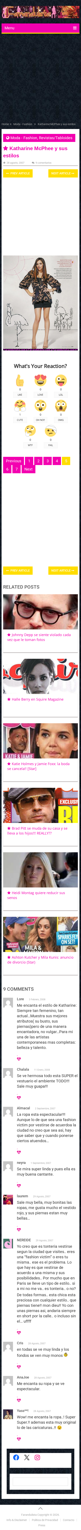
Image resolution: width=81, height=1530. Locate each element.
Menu (9, 28)
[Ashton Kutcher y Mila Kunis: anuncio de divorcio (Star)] (40, 934)
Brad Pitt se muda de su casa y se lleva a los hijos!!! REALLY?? (37, 830)
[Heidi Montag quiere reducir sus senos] (40, 869)
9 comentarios (44, 162)
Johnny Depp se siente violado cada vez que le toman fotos (39, 637)
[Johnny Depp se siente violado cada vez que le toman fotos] (40, 611)
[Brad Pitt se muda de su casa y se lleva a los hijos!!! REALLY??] (40, 805)
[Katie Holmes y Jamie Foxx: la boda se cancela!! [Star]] (40, 740)
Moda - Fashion (23, 137)
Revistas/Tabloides (55, 137)
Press (41, 1525)
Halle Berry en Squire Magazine (38, 699)
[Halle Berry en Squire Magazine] (40, 676)
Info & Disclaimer (16, 1520)
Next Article (61, 173)
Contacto (68, 1520)
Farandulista (29, 1514)
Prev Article (20, 173)
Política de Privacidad (45, 1520)
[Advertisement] (40, 79)
